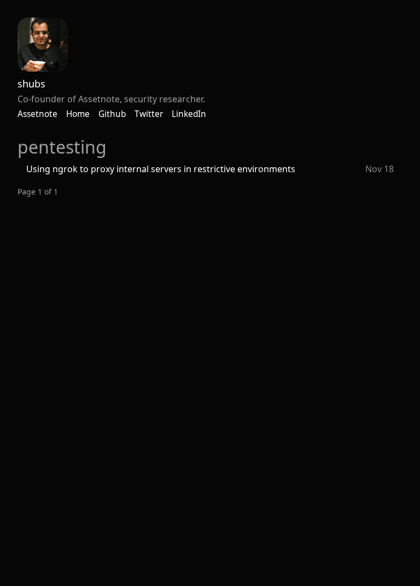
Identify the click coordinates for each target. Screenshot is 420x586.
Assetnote (37, 114)
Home (78, 114)
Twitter (149, 114)
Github (112, 114)
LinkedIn (189, 114)
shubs (31, 83)
